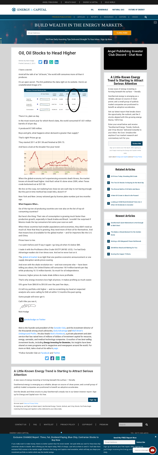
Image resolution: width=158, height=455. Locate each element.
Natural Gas (118, 10)
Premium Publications (61, 17)
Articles (81, 17)
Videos (135, 17)
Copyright (87, 424)
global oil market (30, 257)
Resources (108, 17)
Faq (35, 424)
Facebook (45, 353)
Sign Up (93, 400)
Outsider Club (60, 328)
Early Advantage (60, 331)
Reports (94, 17)
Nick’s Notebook (57, 334)
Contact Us (20, 424)
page (56, 348)
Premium (104, 424)
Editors (122, 17)
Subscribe (137, 143)
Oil (92, 10)
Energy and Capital (122, 157)
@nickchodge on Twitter (34, 319)
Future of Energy (137, 10)
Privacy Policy (137, 157)
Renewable (103, 10)
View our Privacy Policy (31, 403)
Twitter (57, 353)
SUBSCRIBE (122, 32)
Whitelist (48, 424)
